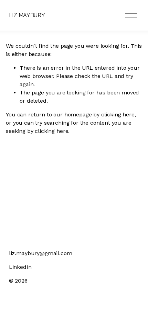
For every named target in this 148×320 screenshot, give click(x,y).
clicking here (118, 114)
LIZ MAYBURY (27, 15)
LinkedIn (20, 267)
